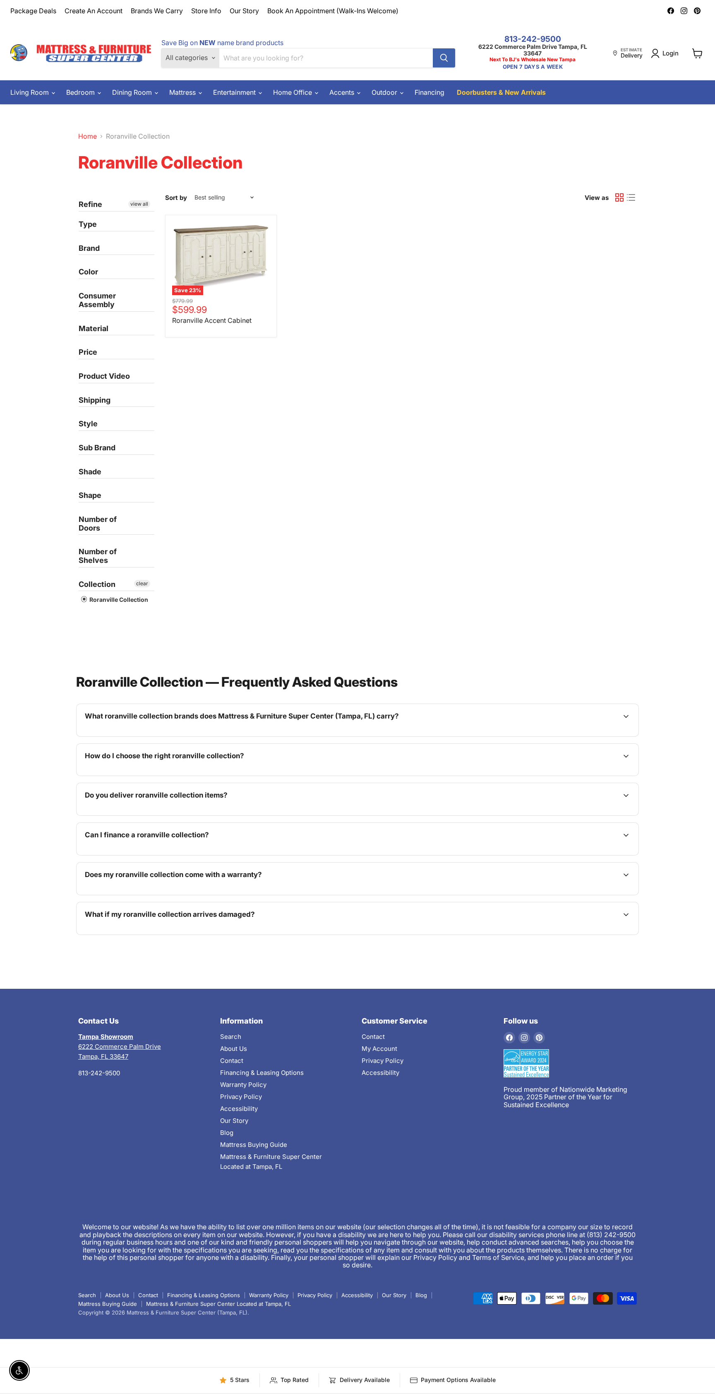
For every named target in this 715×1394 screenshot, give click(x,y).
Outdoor (385, 92)
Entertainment (235, 92)
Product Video (104, 376)
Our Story (244, 10)
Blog (226, 1133)
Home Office (293, 92)
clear (142, 583)
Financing (429, 92)
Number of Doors (98, 523)
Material (93, 328)
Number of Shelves (98, 556)
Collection (97, 584)
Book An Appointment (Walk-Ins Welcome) (332, 10)
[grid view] (619, 197)
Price (88, 352)
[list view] (631, 197)
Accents (342, 92)
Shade (90, 471)
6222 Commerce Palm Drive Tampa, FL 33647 (532, 50)
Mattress (183, 92)
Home (87, 136)
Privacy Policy (241, 1097)
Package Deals (33, 10)
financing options (154, 854)
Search (230, 1037)
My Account (379, 1049)
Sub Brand (97, 447)
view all (139, 204)
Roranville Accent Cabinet (212, 320)
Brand (89, 248)
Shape (90, 495)
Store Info (206, 10)
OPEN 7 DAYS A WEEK (533, 67)
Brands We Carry (157, 10)
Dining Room (133, 92)
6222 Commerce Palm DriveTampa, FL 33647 (119, 1046)
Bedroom (81, 92)
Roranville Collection (118, 599)
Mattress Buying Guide (253, 1145)
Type (88, 224)
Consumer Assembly (97, 300)
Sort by (176, 197)
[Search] (444, 57)
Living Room (30, 92)
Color (88, 271)
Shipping (94, 400)
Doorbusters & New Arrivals (501, 92)
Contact (231, 1061)
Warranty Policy (243, 1085)
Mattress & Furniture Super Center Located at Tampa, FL (218, 1303)
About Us (233, 1049)
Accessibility (239, 1109)
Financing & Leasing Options (262, 1073)
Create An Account (93, 10)
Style (88, 423)
